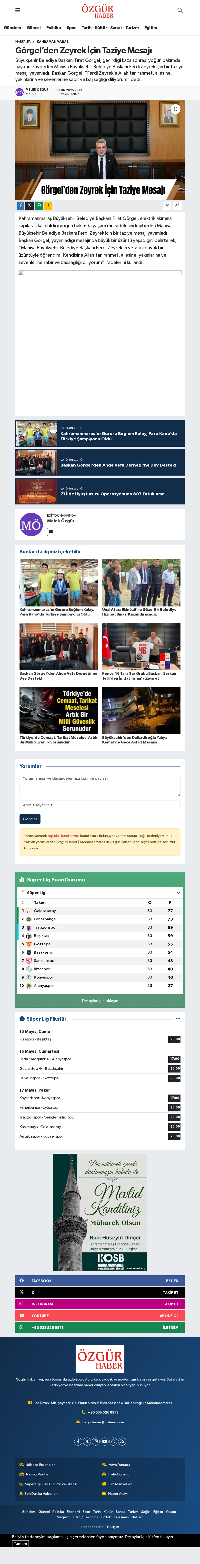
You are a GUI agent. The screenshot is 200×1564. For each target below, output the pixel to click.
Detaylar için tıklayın (100, 1001)
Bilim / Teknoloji (85, 1517)
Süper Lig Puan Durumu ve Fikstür (51, 1484)
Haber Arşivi (118, 1494)
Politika (53, 28)
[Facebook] (78, 1442)
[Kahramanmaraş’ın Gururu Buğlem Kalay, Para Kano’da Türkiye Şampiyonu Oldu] (59, 583)
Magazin (63, 1517)
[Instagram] (96, 1442)
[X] (87, 1442)
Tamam (20, 1544)
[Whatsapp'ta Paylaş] (39, 206)
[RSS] (122, 1442)
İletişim (137, 1517)
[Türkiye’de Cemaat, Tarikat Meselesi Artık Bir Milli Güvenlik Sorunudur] (59, 710)
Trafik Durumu (119, 1474)
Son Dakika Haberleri (41, 1494)
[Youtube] (104, 1442)
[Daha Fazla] (48, 206)
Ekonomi (73, 1512)
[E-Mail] (51, 532)
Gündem (12, 28)
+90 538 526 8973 (103, 1412)
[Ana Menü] (17, 11)
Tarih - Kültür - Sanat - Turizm (110, 28)
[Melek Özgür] (31, 524)
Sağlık (145, 1512)
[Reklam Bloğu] (100, 1212)
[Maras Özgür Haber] (97, 11)
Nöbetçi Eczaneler (40, 1465)
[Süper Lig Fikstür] (178, 1019)
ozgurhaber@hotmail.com (103, 1422)
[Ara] (180, 11)
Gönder (30, 819)
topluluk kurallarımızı (64, 836)
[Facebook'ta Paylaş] (20, 206)
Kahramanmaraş (53, 42)
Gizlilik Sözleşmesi (115, 1517)
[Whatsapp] (113, 1442)
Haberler (23, 42)
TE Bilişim (112, 1527)
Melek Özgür (61, 521)
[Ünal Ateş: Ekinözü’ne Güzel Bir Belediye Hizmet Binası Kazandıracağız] (141, 583)
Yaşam (171, 1512)
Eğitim (150, 28)
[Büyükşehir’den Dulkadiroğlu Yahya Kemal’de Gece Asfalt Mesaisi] (141, 710)
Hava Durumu (119, 1465)
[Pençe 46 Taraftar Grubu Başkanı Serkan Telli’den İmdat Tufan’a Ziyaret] (141, 647)
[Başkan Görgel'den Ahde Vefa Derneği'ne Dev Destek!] (59, 647)
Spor (71, 28)
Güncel (33, 28)
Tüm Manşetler (120, 1484)
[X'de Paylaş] (29, 206)
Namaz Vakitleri (38, 1474)
